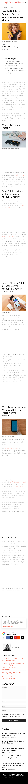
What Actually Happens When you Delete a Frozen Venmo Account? (14, 71)
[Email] (22, 637)
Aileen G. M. (4, 752)
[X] (11, 637)
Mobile (17, 616)
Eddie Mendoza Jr (5, 737)
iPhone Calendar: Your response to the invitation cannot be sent (12, 677)
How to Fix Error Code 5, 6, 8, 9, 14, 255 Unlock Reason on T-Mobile (12, 659)
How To (6, 6)
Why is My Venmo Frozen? (13, 61)
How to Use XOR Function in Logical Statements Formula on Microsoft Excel (13, 765)
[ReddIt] (18, 637)
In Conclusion (9, 74)
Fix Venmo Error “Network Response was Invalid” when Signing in (13, 664)
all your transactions (11, 448)
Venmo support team (8, 236)
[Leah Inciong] (3, 46)
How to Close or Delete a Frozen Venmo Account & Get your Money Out (14, 67)
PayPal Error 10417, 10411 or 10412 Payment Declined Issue (11, 673)
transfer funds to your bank (17, 482)
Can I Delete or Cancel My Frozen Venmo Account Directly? (14, 64)
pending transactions (19, 486)
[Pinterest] (15, 637)
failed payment (20, 175)
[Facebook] (8, 637)
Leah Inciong (7, 46)
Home (3, 6)
